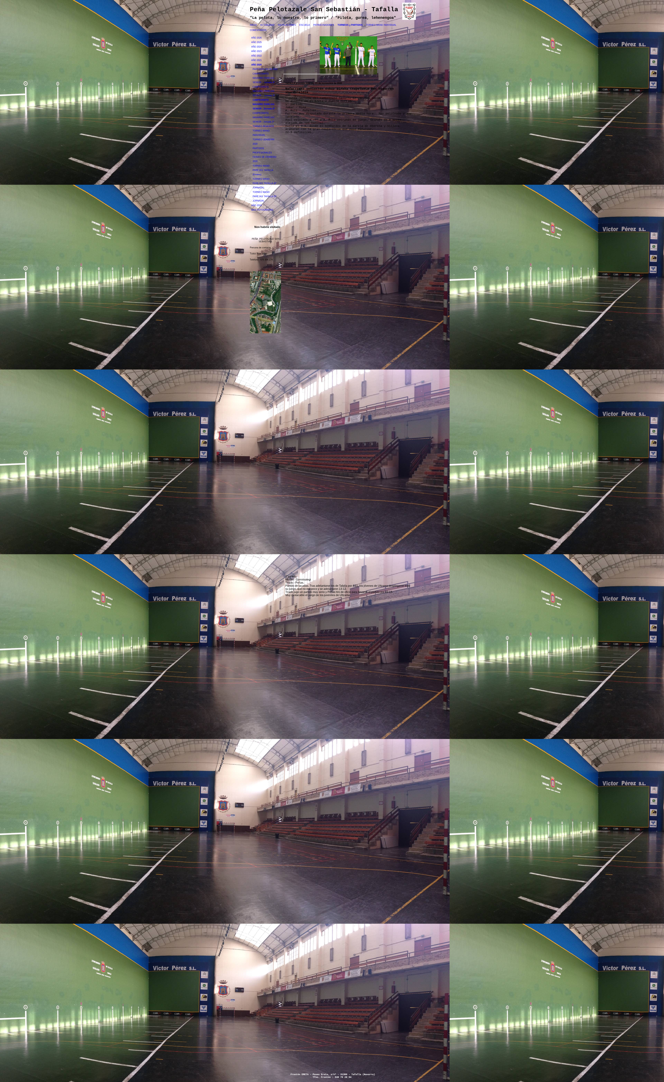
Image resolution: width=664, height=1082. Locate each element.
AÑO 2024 (256, 46)
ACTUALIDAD (267, 25)
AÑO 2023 (256, 51)
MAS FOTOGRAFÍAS (262, 210)
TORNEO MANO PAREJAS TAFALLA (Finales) (263, 170)
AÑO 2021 (256, 60)
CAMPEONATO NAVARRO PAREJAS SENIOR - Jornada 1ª (263, 117)
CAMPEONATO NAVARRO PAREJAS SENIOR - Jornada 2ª (264, 104)
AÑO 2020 (256, 64)
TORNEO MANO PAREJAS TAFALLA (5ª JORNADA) (264, 196)
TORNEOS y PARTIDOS (350, 25)
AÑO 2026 (256, 37)
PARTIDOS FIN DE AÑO (265, 69)
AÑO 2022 (256, 55)
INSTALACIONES (287, 25)
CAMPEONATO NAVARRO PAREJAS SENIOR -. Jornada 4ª (264, 78)
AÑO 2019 (256, 205)
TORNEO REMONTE (263, 126)
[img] (348, 55)
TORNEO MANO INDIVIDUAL (381, 25)
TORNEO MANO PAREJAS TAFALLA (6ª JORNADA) (264, 183)
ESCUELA (304, 25)
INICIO (253, 25)
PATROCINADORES (323, 25)
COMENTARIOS (258, 30)
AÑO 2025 (256, 42)
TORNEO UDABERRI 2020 (263, 141)
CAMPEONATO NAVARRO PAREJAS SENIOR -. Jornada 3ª (264, 91)
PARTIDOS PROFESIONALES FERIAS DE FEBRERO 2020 (264, 155)
